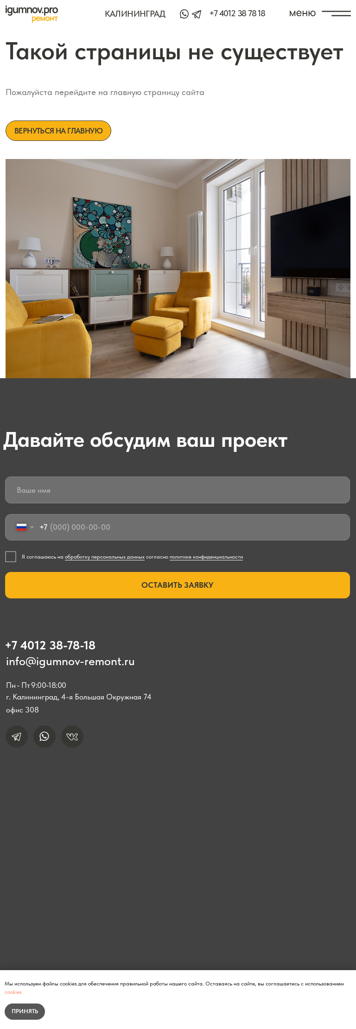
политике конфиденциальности (206, 556)
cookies (13, 992)
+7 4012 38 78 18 (237, 13)
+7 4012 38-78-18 (50, 645)
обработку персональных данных (105, 556)
